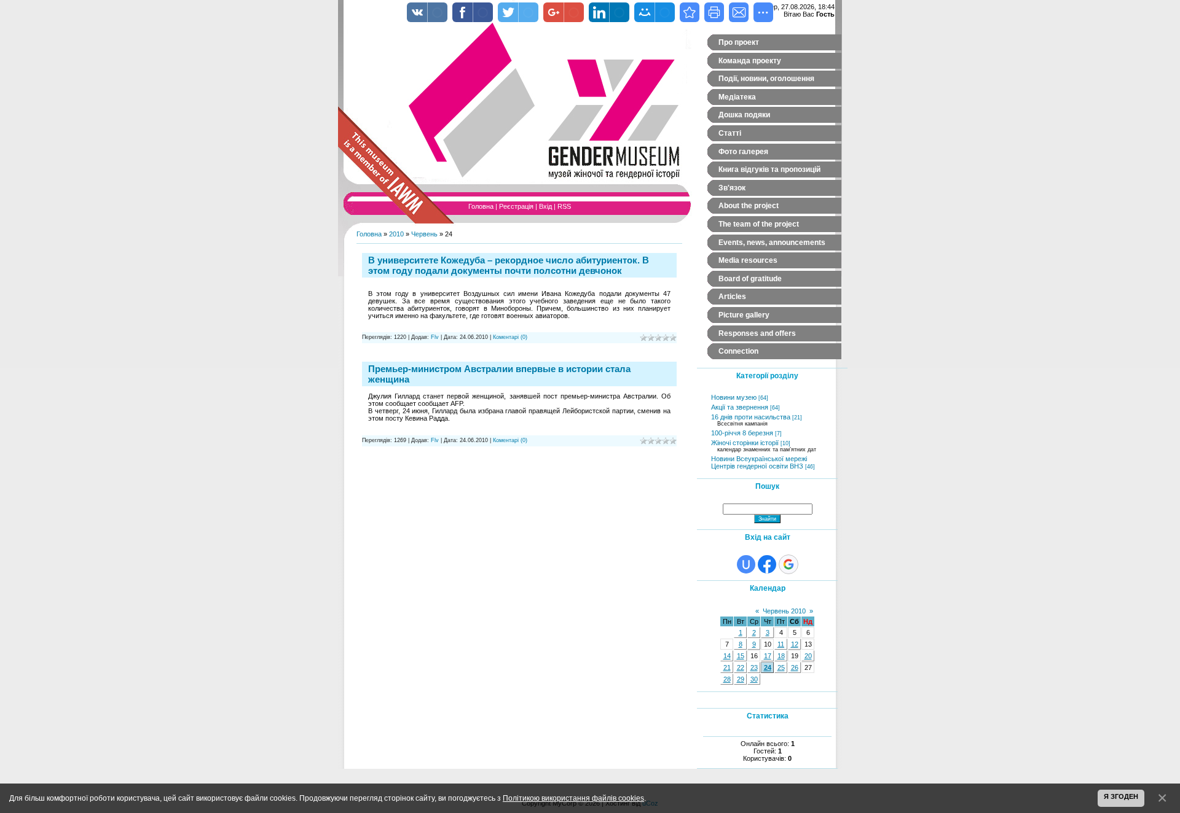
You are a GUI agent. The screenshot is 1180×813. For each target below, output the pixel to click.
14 (727, 655)
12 (794, 644)
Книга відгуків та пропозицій (769, 169)
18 (781, 655)
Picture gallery (743, 315)
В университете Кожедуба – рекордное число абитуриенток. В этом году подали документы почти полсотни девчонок (508, 265)
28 (727, 679)
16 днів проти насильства (750, 417)
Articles (732, 296)
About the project (748, 205)
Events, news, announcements (771, 242)
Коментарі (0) (510, 337)
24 (767, 667)
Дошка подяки (744, 115)
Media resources (747, 260)
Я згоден (1121, 796)
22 (740, 667)
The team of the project (758, 224)
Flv (435, 337)
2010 (396, 234)
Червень (424, 234)
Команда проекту (749, 60)
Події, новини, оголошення (766, 78)
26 (794, 667)
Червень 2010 (784, 611)
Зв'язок (731, 188)
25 (781, 667)
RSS (564, 206)
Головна (481, 206)
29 (740, 679)
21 (727, 667)
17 (767, 655)
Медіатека (737, 97)
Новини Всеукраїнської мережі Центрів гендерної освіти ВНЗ (759, 462)
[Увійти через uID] (746, 564)
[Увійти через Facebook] (767, 564)
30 (754, 679)
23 (754, 667)
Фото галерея (743, 151)
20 (808, 655)
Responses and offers (757, 333)
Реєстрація (516, 206)
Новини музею (734, 397)
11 (780, 644)
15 (740, 655)
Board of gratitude (750, 278)
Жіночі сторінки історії (745, 442)
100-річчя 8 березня (742, 433)
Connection (738, 351)
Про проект (738, 42)
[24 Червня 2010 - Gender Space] (689, 12)
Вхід (545, 206)
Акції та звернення (739, 407)
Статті (729, 133)
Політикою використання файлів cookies (573, 798)
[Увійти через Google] (788, 564)
